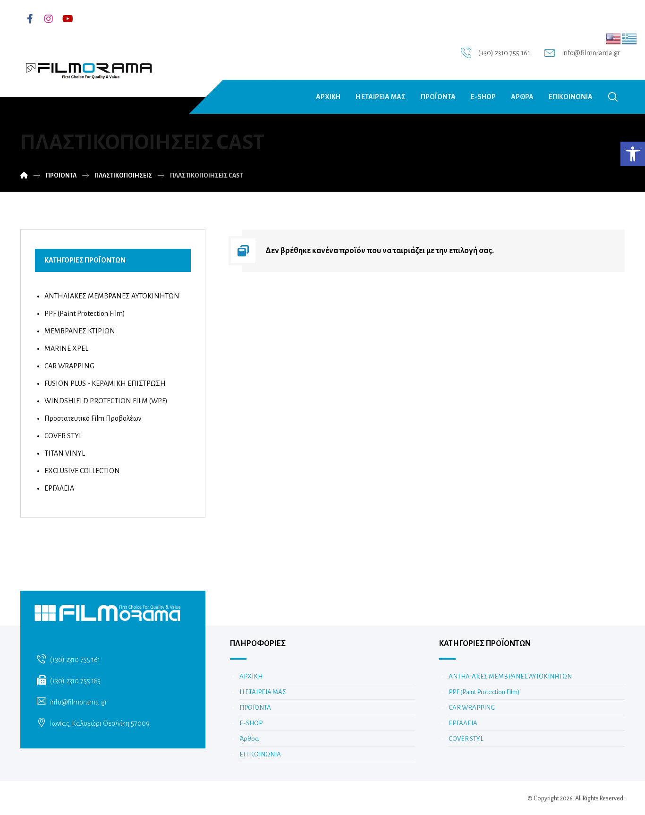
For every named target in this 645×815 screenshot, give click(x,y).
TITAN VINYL (64, 453)
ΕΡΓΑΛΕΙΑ (59, 488)
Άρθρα (249, 738)
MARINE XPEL (66, 348)
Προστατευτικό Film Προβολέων (92, 418)
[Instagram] (48, 18)
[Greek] (630, 38)
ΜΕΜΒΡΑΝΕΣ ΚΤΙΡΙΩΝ (79, 331)
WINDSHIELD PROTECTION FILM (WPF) (106, 401)
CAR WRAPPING (69, 366)
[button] (632, 154)
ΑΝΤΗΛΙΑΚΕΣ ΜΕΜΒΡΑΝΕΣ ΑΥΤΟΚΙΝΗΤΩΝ (111, 296)
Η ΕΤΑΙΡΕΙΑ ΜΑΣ (262, 692)
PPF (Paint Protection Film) (84, 313)
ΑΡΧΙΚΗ (251, 676)
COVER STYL (63, 436)
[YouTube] (67, 18)
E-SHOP (251, 723)
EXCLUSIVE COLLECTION (82, 471)
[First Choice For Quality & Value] (88, 67)
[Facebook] (29, 18)
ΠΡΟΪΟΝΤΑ (255, 707)
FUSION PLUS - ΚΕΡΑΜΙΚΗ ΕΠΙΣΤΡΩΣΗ (105, 383)
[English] (614, 38)
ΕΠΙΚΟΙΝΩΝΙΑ (260, 754)
